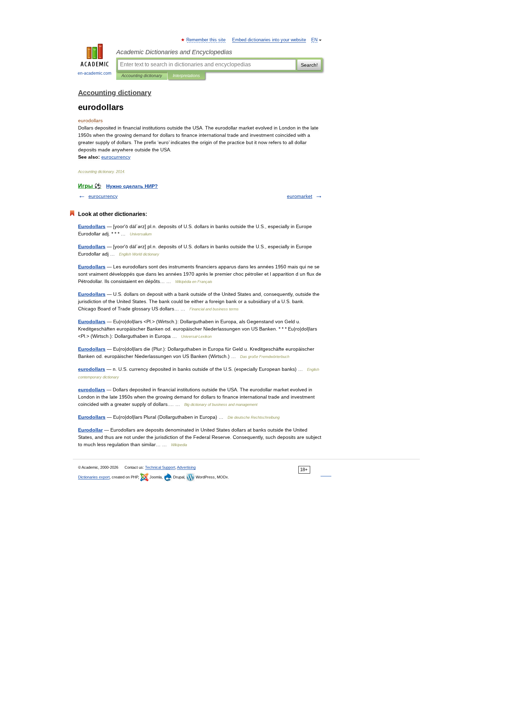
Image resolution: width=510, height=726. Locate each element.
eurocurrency (103, 196)
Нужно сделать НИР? (132, 186)
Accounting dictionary (141, 75)
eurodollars (91, 369)
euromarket (299, 196)
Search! (309, 65)
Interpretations (186, 75)
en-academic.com (94, 73)
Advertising (186, 467)
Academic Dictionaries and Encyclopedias (174, 52)
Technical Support (160, 467)
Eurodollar (90, 430)
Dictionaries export (94, 477)
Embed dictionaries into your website (269, 39)
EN (314, 39)
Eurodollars (91, 226)
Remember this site (206, 39)
